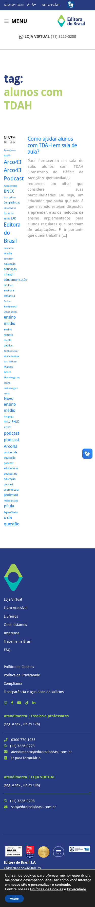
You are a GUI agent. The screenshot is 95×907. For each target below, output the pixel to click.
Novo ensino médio (10, 404)
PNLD (7, 421)
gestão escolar (11, 351)
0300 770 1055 (23, 739)
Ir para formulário (26, 757)
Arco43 (12, 161)
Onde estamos (15, 624)
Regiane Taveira (10, 512)
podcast (11, 433)
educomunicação (15, 280)
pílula (9, 506)
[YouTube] (19, 702)
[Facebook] (12, 702)
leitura (7, 356)
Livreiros (11, 616)
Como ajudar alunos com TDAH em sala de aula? (52, 145)
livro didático (10, 361)
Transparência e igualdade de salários (34, 691)
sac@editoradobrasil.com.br (33, 806)
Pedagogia (8, 416)
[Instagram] (6, 702)
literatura (15, 356)
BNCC (9, 191)
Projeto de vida (11, 500)
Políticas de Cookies (46, 889)
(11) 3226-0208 (50, 36)
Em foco (8, 285)
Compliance (13, 683)
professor (11, 495)
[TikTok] (27, 702)
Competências (12, 202)
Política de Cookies (19, 666)
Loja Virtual (13, 599)
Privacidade (76, 889)
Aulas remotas (10, 186)
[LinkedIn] (33, 702)
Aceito (14, 899)
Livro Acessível (50, 5)
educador (8, 258)
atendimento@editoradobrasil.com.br (41, 751)
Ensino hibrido (10, 311)
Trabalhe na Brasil (18, 641)
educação (9, 264)
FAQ (7, 649)
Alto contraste (14, 5)
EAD (13, 218)
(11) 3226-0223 (22, 745)
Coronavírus (10, 208)
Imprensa (11, 633)
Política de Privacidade (22, 675)
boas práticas (10, 197)
